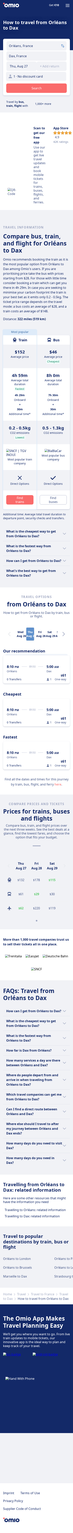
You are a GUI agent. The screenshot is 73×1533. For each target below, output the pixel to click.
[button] (21, 66)
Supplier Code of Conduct (22, 1509)
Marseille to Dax (15, 1276)
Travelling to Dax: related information (32, 1216)
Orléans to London (17, 1259)
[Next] (63, 634)
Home (7, 1294)
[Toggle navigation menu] (67, 5)
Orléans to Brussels (17, 1267)
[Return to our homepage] (11, 5)
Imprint (8, 1493)
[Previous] (8, 866)
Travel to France (42, 1294)
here (58, 784)
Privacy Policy (13, 1501)
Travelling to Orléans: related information (35, 1210)
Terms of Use (30, 1493)
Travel (21, 1294)
